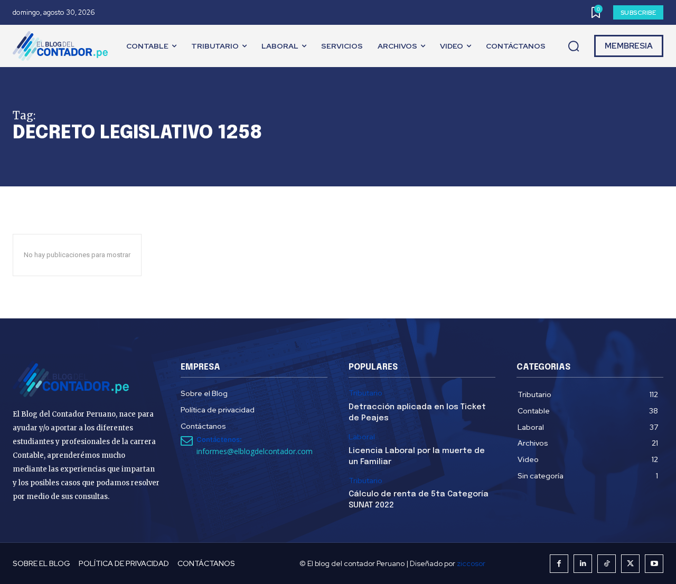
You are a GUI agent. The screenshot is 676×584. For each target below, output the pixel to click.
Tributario (365, 393)
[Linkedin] (583, 563)
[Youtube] (654, 563)
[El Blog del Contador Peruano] (63, 46)
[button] (573, 46)
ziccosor (471, 563)
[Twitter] (630, 563)
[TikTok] (606, 563)
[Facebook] (559, 563)
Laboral (362, 436)
